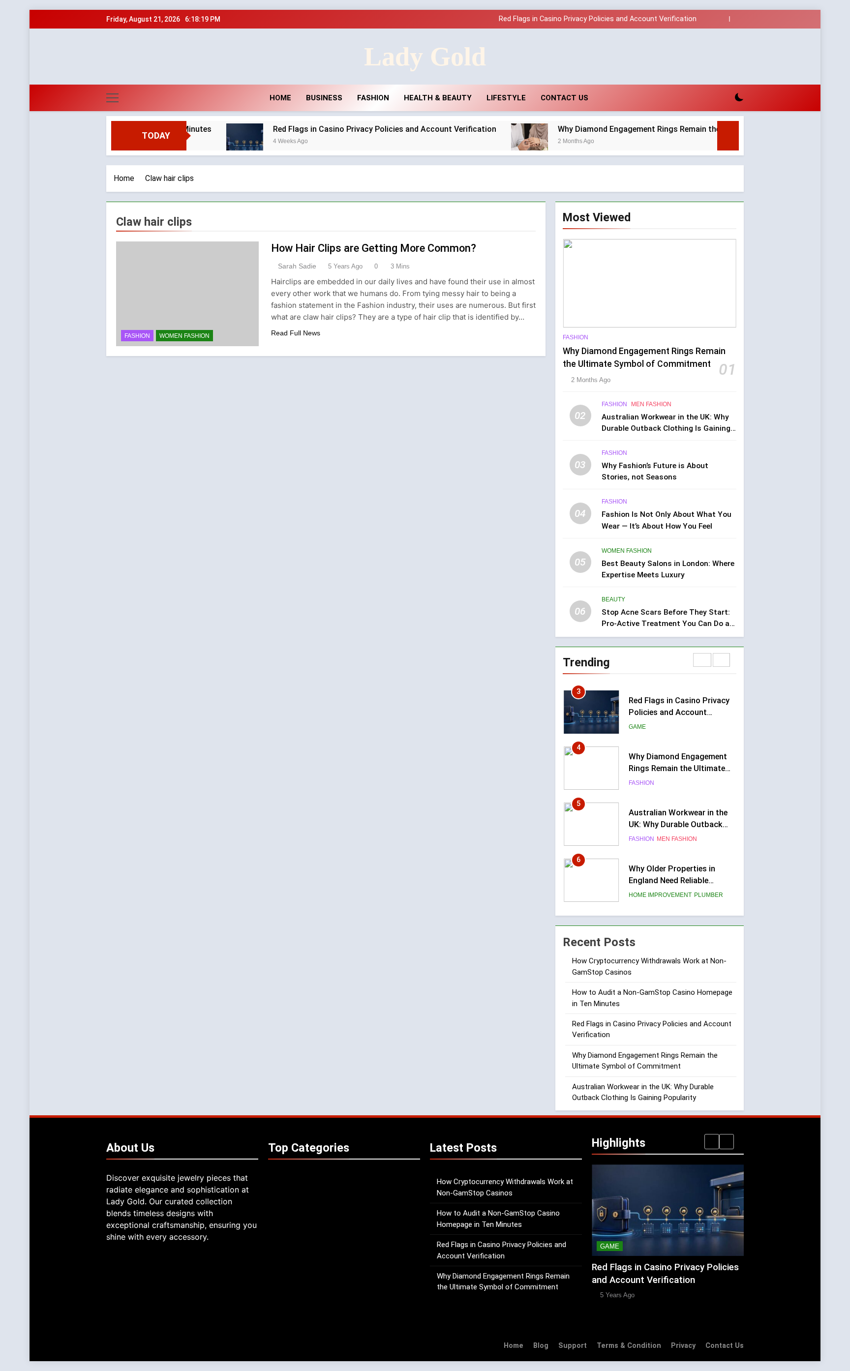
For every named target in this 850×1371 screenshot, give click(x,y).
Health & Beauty (438, 97)
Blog (540, 1345)
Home (279, 97)
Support (572, 1345)
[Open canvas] (112, 98)
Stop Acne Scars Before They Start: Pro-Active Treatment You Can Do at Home (667, 623)
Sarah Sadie (297, 266)
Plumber (708, 854)
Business (324, 97)
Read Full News (295, 333)
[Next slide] (736, 19)
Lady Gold (425, 56)
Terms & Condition (629, 1345)
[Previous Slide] (722, 19)
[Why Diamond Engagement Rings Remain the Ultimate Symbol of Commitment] (472, 141)
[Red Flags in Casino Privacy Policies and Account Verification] (187, 141)
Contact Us (564, 97)
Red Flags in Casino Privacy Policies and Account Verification (327, 129)
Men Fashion (651, 404)
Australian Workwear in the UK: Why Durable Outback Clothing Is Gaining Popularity (666, 428)
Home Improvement (660, 854)
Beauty (613, 599)
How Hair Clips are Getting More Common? (373, 248)
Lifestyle (506, 97)
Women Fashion (184, 335)
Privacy (683, 1345)
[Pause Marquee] (728, 135)
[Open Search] (722, 97)
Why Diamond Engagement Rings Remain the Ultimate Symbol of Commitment (569, 21)
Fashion (373, 97)
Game (637, 686)
